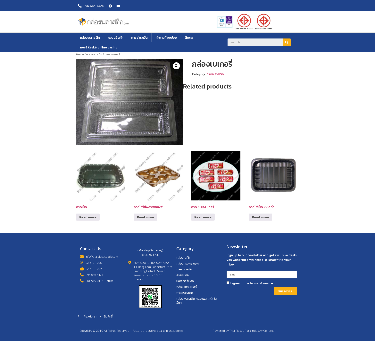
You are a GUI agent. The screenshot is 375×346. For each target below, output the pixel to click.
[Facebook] (110, 6)
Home (80, 54)
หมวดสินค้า (115, 37)
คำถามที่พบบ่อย (166, 37)
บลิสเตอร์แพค (185, 281)
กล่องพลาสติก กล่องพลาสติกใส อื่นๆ (196, 300)
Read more (87, 217)
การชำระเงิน (139, 37)
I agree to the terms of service (251, 283)
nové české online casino (98, 47)
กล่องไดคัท (183, 257)
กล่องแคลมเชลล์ (186, 286)
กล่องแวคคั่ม (184, 269)
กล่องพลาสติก (90, 37)
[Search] (287, 42)
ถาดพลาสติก (94, 54)
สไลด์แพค (182, 275)
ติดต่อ (189, 37)
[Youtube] (118, 6)
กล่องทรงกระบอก (187, 263)
